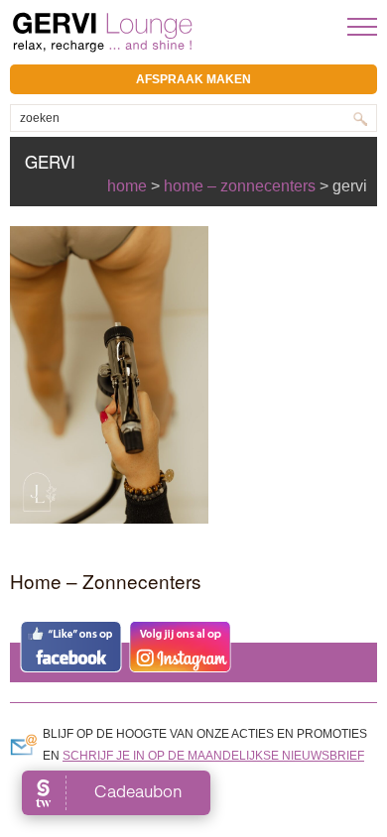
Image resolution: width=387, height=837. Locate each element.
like (71, 646)
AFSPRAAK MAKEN (193, 79)
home (127, 186)
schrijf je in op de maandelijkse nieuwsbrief (213, 756)
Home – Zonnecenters (240, 186)
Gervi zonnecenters (152, 32)
